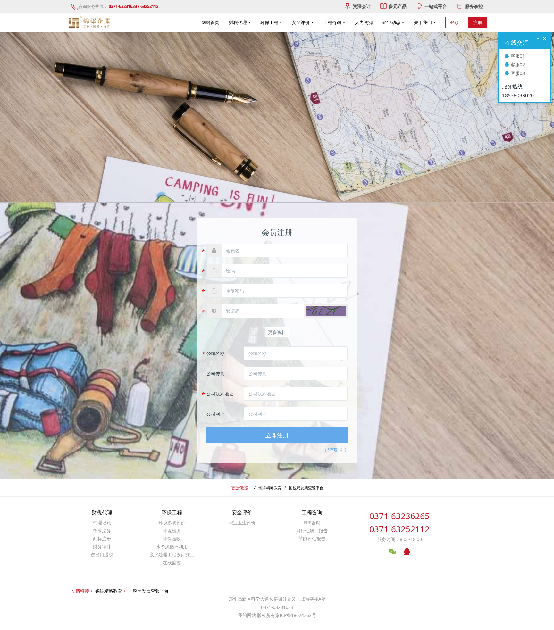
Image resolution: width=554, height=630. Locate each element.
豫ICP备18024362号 (295, 615)
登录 (454, 22)
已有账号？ (336, 450)
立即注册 (277, 435)
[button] (326, 311)
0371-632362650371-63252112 (399, 522)
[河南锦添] (90, 22)
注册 (477, 22)
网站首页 (210, 22)
